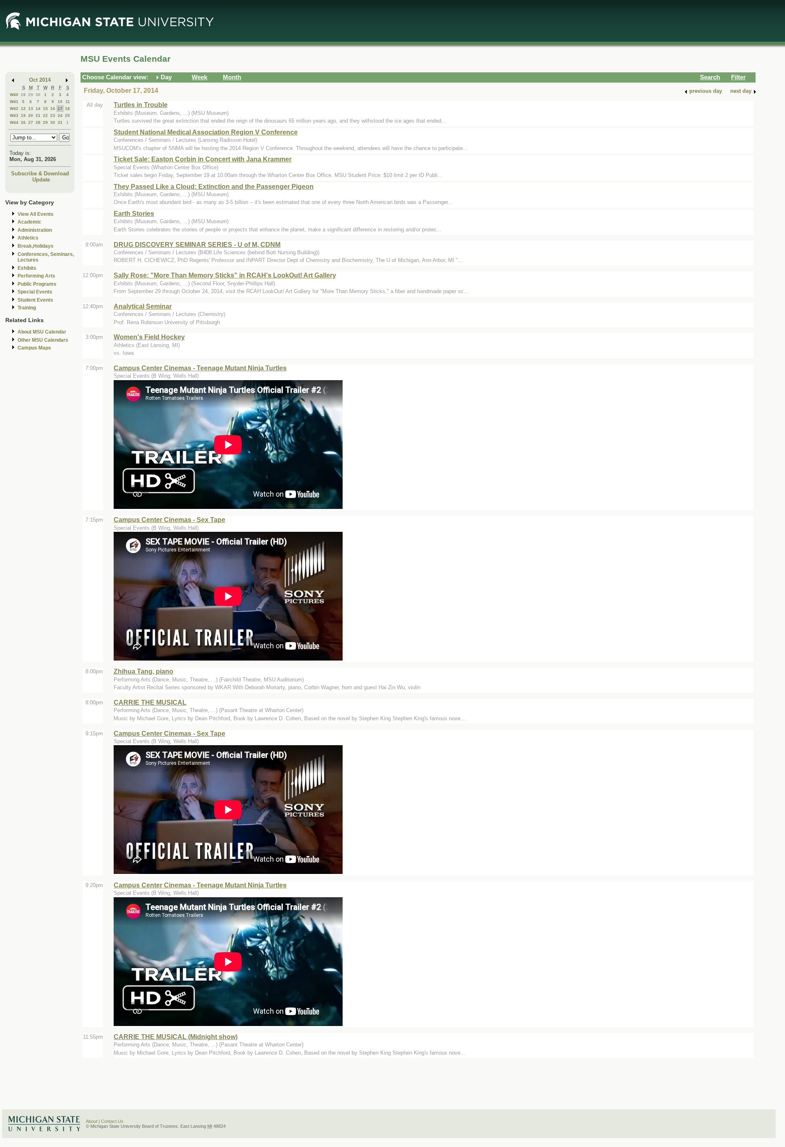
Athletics (28, 238)
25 (67, 115)
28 (23, 94)
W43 (14, 115)
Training (27, 308)
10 (60, 101)
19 (23, 115)
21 (38, 115)
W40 (14, 94)
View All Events (36, 214)
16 (52, 108)
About (91, 1121)
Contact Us (112, 1121)
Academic (29, 222)
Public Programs (37, 284)
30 (38, 94)
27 (30, 122)
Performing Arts (36, 276)
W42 (14, 108)
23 (52, 115)
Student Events (35, 300)
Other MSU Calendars (43, 340)
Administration (35, 230)
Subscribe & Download (40, 173)
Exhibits (27, 268)
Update (41, 180)
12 (23, 108)
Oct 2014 (40, 80)
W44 (14, 122)
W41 (14, 101)
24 (60, 115)
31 (60, 122)
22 (45, 115)
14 (38, 108)
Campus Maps (34, 348)
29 (30, 94)
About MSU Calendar (42, 332)
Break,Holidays (36, 246)
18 (67, 108)
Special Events (35, 292)
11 (67, 101)
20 (30, 115)
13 (30, 108)
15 (45, 108)
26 (23, 122)
